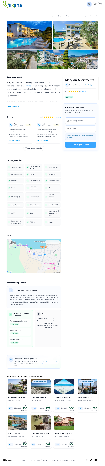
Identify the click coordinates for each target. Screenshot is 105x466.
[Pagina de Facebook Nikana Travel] (100, 460)
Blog (38, 460)
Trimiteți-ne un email (50, 362)
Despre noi (55, 460)
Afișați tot (93, 67)
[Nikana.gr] (12, 4)
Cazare (24, 460)
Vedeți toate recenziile (33, 148)
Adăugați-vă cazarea (68, 460)
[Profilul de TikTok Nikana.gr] (91, 460)
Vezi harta (86, 85)
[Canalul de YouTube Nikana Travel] (95, 460)
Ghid (31, 460)
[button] (51, 117)
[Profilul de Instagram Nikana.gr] (86, 460)
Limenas (27, 86)
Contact (45, 460)
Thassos (78, 85)
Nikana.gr (7, 460)
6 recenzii (58, 117)
